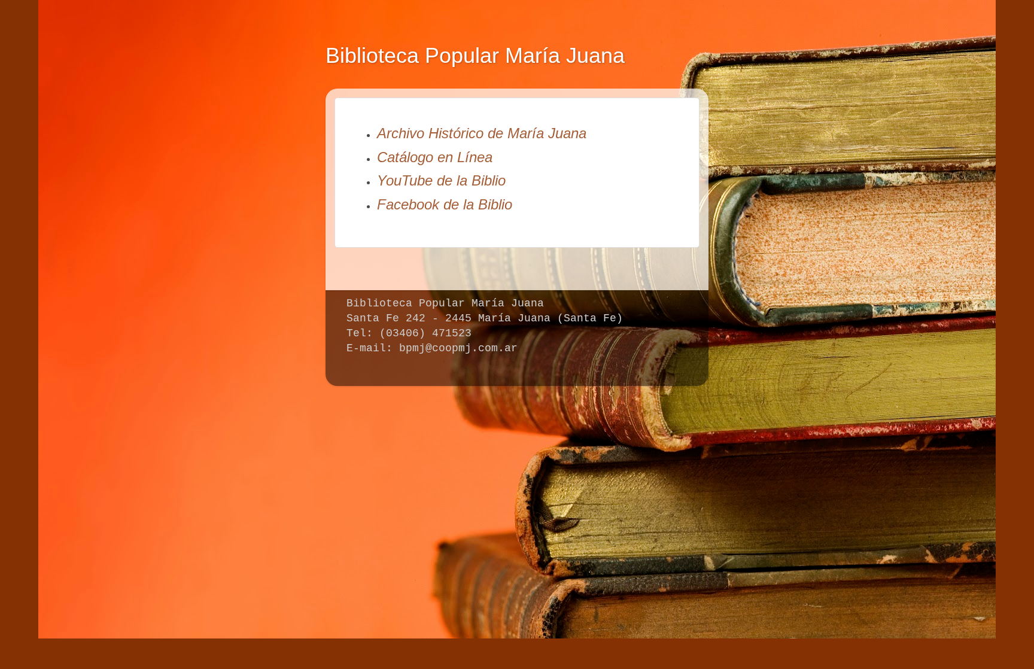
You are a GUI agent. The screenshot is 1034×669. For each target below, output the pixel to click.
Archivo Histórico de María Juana (481, 133)
